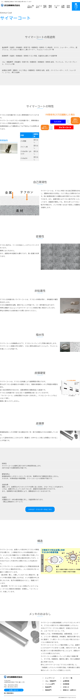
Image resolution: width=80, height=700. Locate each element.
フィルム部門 (39, 6)
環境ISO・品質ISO (69, 690)
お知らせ (66, 687)
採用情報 (68, 6)
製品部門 (44, 6)
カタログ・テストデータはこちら (40, 509)
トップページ (50, 678)
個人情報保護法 (9, 693)
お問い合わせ (13, 690)
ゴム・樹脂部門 (30, 6)
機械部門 (50, 6)
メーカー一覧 (57, 6)
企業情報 (62, 6)
